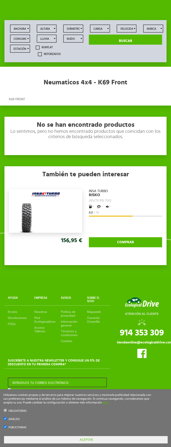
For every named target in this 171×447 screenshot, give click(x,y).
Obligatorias (17, 411)
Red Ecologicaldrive (44, 319)
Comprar (125, 242)
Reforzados (52, 53)
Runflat (47, 47)
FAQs (12, 324)
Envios (12, 312)
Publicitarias (17, 427)
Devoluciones (17, 318)
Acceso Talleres (39, 329)
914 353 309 (142, 332)
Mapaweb (94, 312)
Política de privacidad (68, 313)
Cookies (66, 341)
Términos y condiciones (69, 333)
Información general (69, 323)
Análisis (14, 419)
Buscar (125, 41)
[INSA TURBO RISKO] (45, 194)
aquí (105, 402)
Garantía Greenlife (93, 319)
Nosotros (40, 312)
